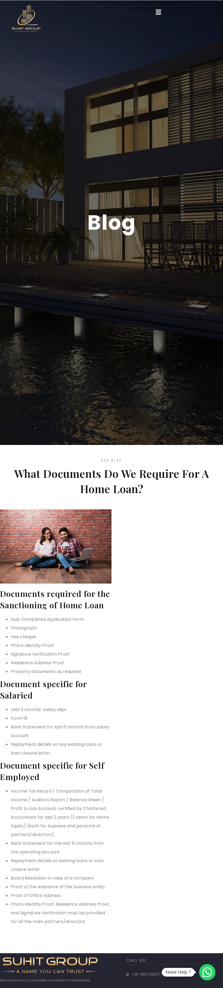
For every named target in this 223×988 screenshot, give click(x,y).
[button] (158, 12)
